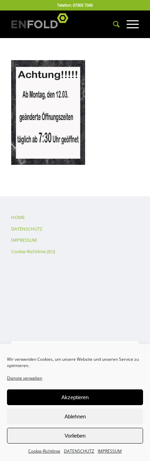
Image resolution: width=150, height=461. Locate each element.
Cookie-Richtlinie (44, 451)
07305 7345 (83, 5)
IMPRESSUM (110, 451)
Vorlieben (75, 436)
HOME (18, 217)
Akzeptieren (75, 397)
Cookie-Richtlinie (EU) (33, 251)
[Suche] (113, 24)
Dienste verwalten (24, 378)
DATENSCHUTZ (79, 451)
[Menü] (129, 24)
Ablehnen (75, 416)
